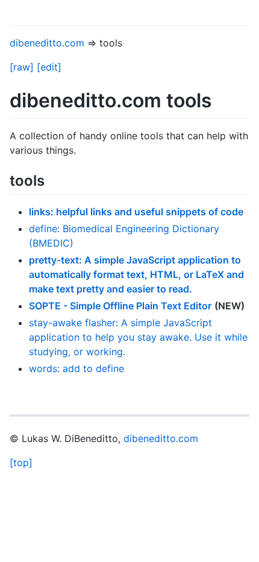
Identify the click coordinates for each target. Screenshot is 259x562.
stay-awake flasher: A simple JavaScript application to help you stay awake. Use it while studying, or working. (138, 337)
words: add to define (76, 368)
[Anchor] (52, 179)
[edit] (49, 67)
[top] (21, 462)
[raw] (22, 67)
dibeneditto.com (47, 43)
